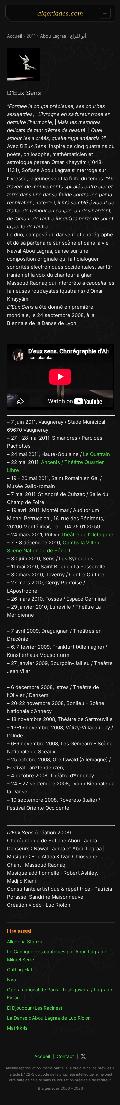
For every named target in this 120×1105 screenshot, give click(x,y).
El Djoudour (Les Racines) (34, 1008)
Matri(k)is (17, 1028)
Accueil (14, 36)
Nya (11, 979)
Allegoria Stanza (24, 941)
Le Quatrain (96, 454)
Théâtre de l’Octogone (87, 534)
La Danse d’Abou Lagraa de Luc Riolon (49, 1018)
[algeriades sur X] (83, 1056)
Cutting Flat (19, 969)
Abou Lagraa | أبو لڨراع (63, 36)
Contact (65, 1056)
